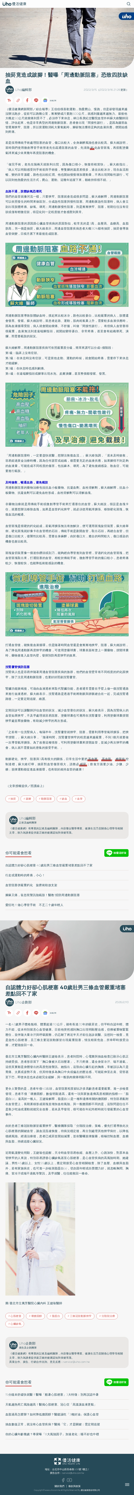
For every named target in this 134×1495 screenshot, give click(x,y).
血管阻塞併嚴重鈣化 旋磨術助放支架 (31, 885)
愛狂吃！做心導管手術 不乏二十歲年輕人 (34, 905)
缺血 (64, 799)
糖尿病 (120, 759)
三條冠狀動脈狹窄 (81, 1316)
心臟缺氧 (15, 1324)
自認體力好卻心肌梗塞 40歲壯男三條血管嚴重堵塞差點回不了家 (49, 865)
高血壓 (92, 759)
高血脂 (106, 759)
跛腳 (28, 799)
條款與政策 (74, 1486)
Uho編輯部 (23, 89)
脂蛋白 (56, 1316)
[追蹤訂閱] (45, 100)
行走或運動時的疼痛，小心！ (25, 875)
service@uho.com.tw (73, 1473)
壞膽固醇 (36, 1316)
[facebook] (63, 1481)
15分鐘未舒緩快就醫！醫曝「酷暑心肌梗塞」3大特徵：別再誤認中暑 (52, 1394)
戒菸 (83, 764)
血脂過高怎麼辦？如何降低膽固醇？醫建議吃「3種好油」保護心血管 (52, 1414)
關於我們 (59, 1486)
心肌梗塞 (15, 1316)
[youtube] (69, 1481)
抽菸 (13, 799)
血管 (80, 799)
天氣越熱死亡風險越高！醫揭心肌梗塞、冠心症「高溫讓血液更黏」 (51, 1404)
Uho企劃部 (23, 1002)
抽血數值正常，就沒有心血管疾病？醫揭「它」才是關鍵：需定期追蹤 (52, 1424)
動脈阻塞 (46, 799)
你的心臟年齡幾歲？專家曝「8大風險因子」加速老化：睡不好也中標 (52, 1434)
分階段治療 (108, 1316)
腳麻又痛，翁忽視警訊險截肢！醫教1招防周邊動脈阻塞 (42, 895)
